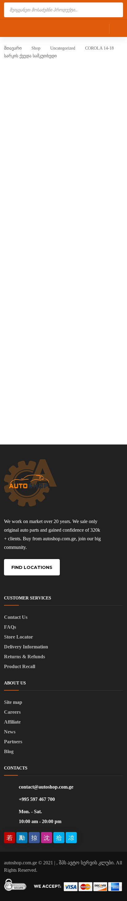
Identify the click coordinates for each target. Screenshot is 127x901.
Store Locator (18, 636)
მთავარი (13, 48)
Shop (35, 48)
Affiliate (12, 721)
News (9, 731)
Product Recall (19, 666)
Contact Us (15, 617)
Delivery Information (26, 646)
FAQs (10, 627)
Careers (12, 712)
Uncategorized (62, 48)
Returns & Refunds (24, 656)
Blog (9, 751)
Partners (13, 741)
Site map (13, 702)
